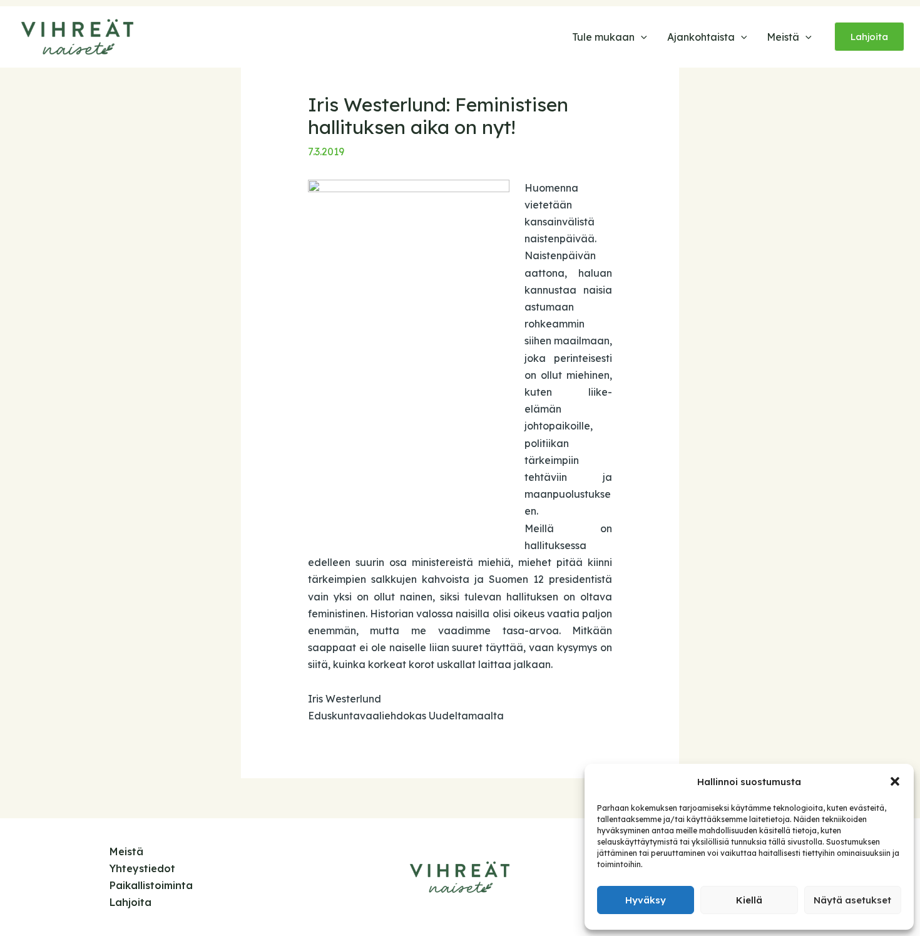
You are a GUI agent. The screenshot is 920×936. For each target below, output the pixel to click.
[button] (895, 781)
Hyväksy (645, 900)
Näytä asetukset (852, 900)
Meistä (126, 851)
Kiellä (749, 900)
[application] (641, 37)
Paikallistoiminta (151, 885)
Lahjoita (130, 902)
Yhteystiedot (142, 868)
